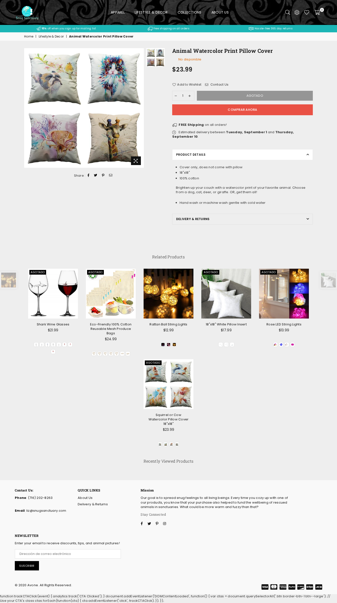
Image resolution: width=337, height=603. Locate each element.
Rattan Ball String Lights (168, 324)
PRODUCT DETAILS (191, 154)
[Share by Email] (111, 176)
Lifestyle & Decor (151, 12)
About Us (220, 12)
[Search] (287, 12)
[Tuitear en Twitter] (96, 176)
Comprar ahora (242, 109)
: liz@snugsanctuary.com (45, 510)
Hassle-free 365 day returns (273, 28)
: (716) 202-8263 (39, 497)
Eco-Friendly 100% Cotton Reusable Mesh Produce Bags (110, 329)
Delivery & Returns (93, 504)
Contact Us (218, 84)
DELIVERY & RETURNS (192, 219)
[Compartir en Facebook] (88, 176)
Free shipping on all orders (170, 28)
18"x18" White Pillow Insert (226, 324)
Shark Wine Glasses (53, 324)
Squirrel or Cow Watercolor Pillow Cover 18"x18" (169, 419)
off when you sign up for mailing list (68, 28)
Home (28, 36)
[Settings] (297, 12)
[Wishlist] (307, 12)
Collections (190, 12)
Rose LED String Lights (283, 324)
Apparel (118, 12)
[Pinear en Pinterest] (103, 176)
